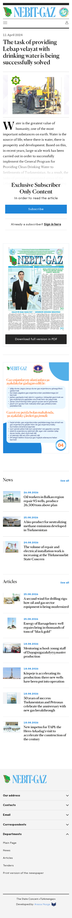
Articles (8, 858)
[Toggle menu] (5, 22)
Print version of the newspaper (23, 873)
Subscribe (36, 209)
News (6, 850)
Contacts (9, 805)
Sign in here (52, 224)
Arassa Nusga (42, 904)
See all (64, 480)
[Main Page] (30, 12)
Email (6, 814)
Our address (11, 795)
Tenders (8, 865)
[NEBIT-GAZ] (25, 779)
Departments (12, 834)
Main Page (9, 842)
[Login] (67, 22)
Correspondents (14, 824)
